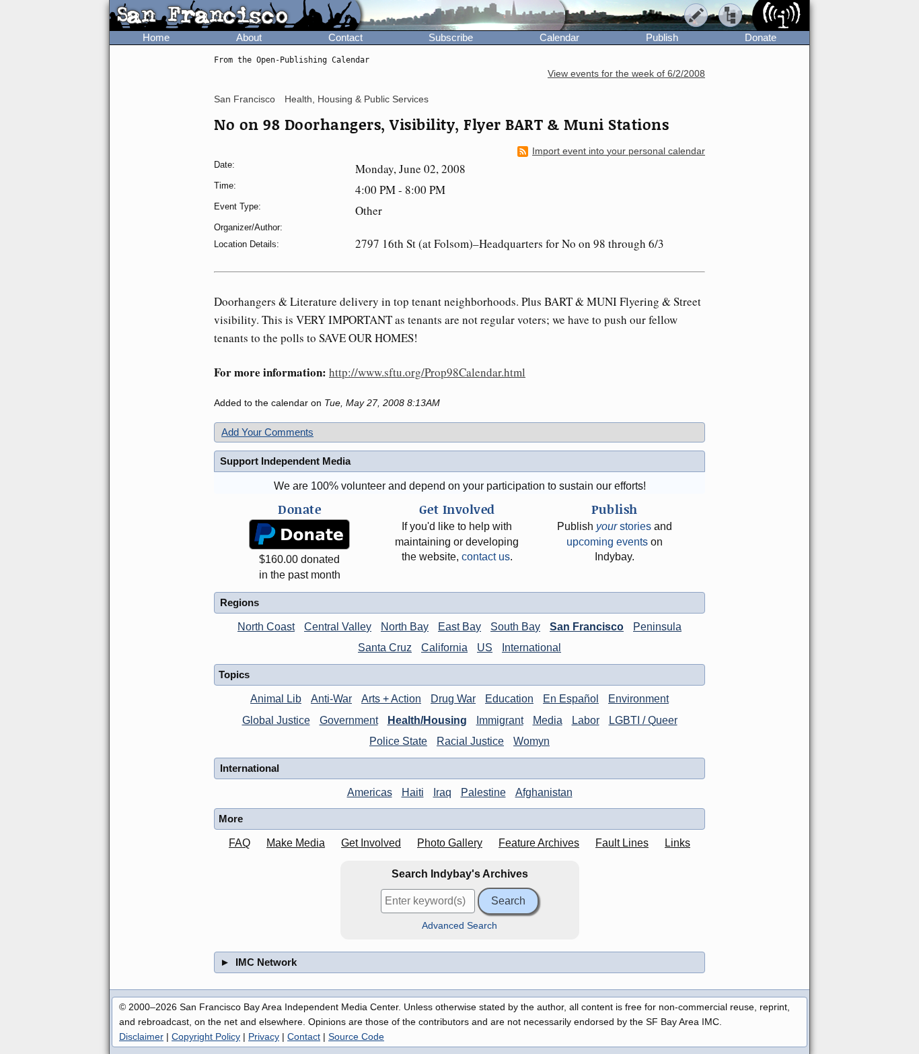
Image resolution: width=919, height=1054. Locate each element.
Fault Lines (622, 843)
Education (509, 698)
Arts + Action (391, 698)
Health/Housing (427, 720)
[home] (235, 16)
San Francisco (244, 99)
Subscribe (451, 37)
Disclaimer (141, 1036)
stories (623, 526)
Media (547, 720)
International (531, 647)
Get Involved (371, 843)
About (249, 37)
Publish (662, 37)
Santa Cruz (385, 647)
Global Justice (276, 720)
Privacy (263, 1036)
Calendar (559, 37)
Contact (345, 37)
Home (156, 37)
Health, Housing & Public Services (357, 99)
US (484, 647)
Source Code (356, 1036)
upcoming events (607, 542)
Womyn (531, 741)
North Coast (266, 626)
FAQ (239, 843)
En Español (571, 698)
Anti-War (331, 698)
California (444, 647)
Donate (760, 37)
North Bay (405, 626)
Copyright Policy (206, 1036)
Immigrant (499, 720)
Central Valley (337, 626)
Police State (398, 741)
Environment (638, 698)
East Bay (459, 626)
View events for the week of (626, 74)
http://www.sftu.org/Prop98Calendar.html (427, 372)
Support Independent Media (285, 461)
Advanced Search (459, 926)
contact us (486, 556)
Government (349, 720)
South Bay (515, 626)
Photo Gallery (449, 843)
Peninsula (657, 626)
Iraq (442, 792)
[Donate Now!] (299, 534)
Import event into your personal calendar (618, 151)
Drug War (453, 698)
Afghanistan (544, 792)
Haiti (413, 792)
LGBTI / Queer (643, 720)
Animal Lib (275, 698)
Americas (369, 792)
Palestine (483, 792)
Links (677, 843)
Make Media (295, 843)
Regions (239, 602)
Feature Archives (539, 843)
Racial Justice (470, 741)
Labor (585, 720)
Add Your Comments (267, 432)
